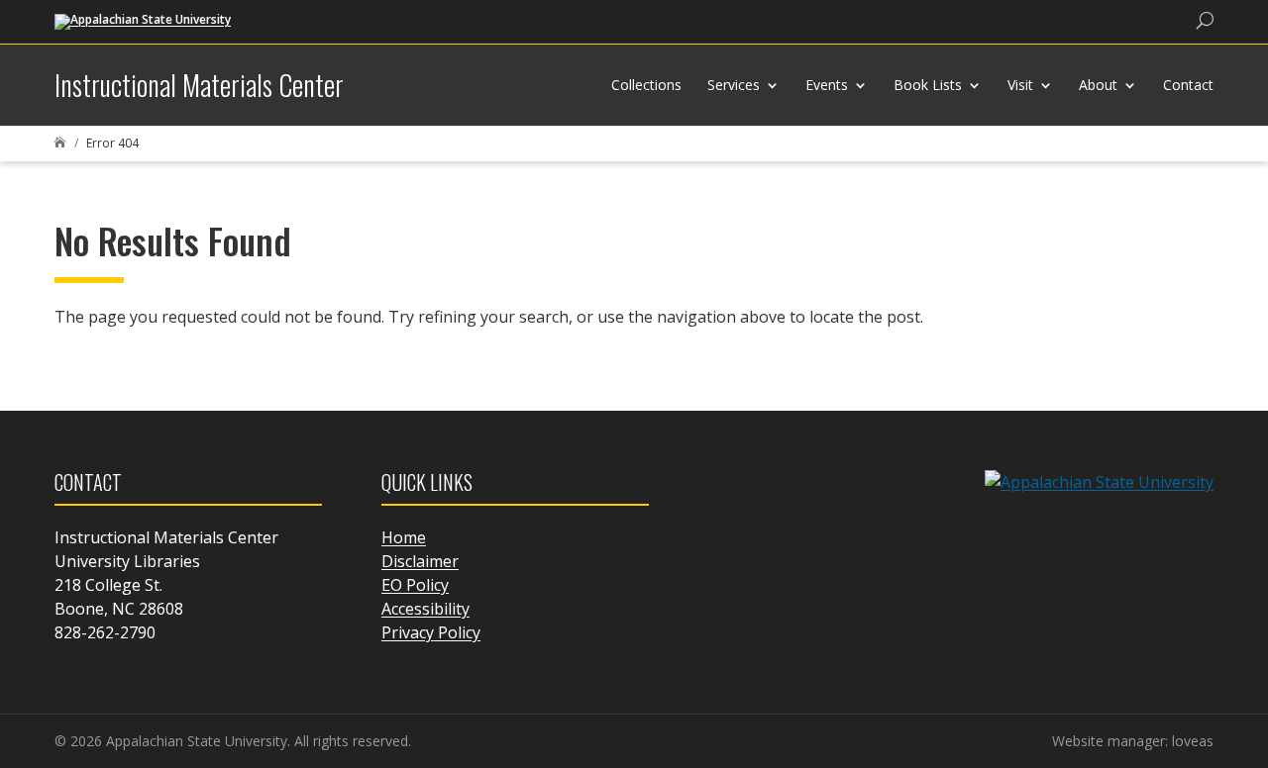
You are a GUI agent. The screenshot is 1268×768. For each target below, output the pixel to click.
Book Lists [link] (928, 84)
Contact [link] (1188, 84)
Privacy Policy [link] (430, 632)
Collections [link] (646, 84)
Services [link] (733, 84)
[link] (142, 20)
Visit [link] (1020, 84)
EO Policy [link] (415, 585)
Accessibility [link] (425, 609)
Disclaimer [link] (420, 561)
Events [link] (826, 84)
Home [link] (403, 537)
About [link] (1098, 84)
